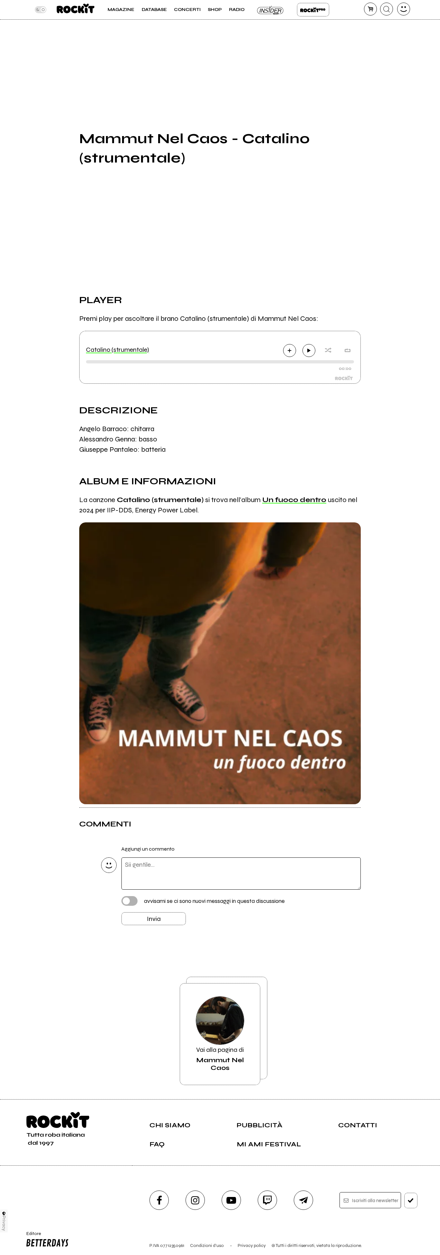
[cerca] (386, 9)
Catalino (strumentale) (117, 350)
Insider (270, 9)
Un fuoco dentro (294, 500)
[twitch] (267, 1200)
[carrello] (370, 9)
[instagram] (195, 1200)
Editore (31, 1236)
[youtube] (231, 1200)
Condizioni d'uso (207, 1245)
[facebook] (159, 1200)
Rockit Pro (313, 9)
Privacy (4, 1223)
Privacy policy (252, 1245)
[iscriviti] (410, 1200)
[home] (75, 9)
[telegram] (303, 1200)
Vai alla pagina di (220, 1059)
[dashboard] (403, 9)
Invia (154, 919)
